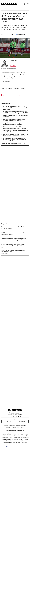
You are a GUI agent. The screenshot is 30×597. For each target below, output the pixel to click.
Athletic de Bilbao (8, 88)
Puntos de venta (5, 437)
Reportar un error (25, 95)
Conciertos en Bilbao (12, 435)
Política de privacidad (10, 429)
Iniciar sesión (24, 4)
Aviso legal (18, 425)
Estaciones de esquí (25, 437)
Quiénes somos (12, 425)
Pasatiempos (5, 435)
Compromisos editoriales (11, 430)
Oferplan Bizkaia (5, 434)
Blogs (10, 434)
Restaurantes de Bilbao (7, 442)
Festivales (25, 435)
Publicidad (17, 429)
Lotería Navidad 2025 (7, 440)
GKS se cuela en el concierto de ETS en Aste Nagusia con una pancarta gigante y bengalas (14, 127)
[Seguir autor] (13, 66)
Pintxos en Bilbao (16, 434)
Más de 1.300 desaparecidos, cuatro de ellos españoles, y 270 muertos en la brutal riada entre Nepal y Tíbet (15, 108)
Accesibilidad (23, 425)
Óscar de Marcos (16, 88)
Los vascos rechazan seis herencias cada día (14, 143)
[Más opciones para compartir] (10, 34)
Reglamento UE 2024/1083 (11, 427)
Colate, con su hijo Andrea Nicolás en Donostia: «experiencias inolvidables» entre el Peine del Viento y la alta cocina (13, 246)
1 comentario (8, 95)
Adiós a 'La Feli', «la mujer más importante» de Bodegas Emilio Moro (13, 251)
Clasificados (21, 439)
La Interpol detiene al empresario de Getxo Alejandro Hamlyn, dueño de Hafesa (14, 120)
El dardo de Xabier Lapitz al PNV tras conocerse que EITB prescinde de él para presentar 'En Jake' (15, 112)
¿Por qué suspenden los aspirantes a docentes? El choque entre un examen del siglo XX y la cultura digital (13, 240)
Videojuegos (20, 435)
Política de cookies (20, 430)
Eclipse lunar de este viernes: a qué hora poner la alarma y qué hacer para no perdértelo (15, 123)
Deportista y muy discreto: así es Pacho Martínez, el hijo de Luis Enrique (14, 227)
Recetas (21, 434)
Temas (2, 88)
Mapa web (22, 429)
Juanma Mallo (13, 60)
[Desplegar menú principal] (28, 4)
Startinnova (24, 440)
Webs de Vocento (24, 446)
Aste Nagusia (18, 440)
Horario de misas (17, 437)
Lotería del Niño (24, 442)
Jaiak (14, 440)
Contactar (6, 425)
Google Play (22, 421)
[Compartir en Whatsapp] (7, 34)
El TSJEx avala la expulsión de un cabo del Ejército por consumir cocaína (14, 233)
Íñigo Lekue (23, 88)
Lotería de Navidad (16, 442)
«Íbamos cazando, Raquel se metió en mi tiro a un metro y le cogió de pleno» (15, 131)
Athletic (4, 9)
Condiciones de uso (20, 427)
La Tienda (10, 437)
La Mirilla (26, 439)
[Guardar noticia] (2, 34)
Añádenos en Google (21, 34)
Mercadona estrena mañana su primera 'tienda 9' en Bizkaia (15, 116)
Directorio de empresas (6, 439)
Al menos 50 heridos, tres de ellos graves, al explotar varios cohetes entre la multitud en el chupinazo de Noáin (14, 140)
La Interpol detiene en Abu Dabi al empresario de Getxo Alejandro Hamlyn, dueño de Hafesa (15, 135)
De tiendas (26, 434)
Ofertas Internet (15, 439)
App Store (8, 421)
